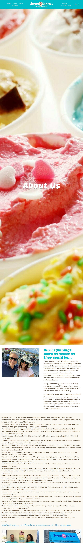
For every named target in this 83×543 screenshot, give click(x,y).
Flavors (15, 5)
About (15, 3)
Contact (65, 3)
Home (9, 3)
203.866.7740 (67, 5)
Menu (21, 3)
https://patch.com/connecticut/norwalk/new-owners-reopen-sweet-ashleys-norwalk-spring (36, 525)
